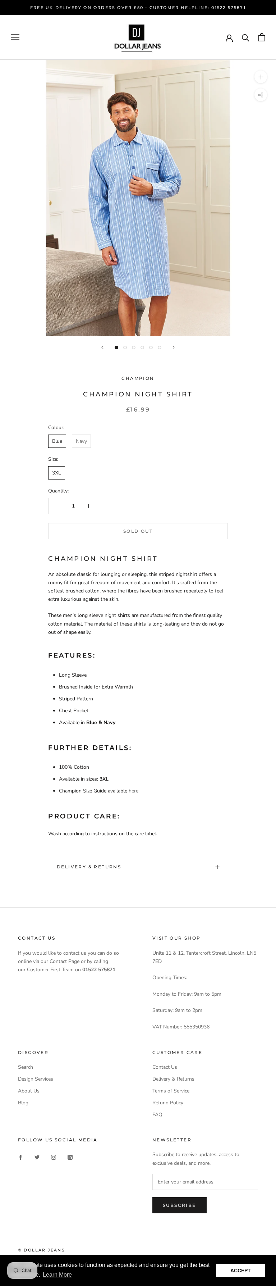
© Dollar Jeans (41, 1250)
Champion (137, 378)
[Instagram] (53, 1157)
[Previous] (102, 347)
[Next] (173, 347)
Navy (81, 441)
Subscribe (179, 1205)
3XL (56, 472)
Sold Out (138, 531)
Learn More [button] (57, 1275)
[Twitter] (37, 1157)
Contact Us (164, 1067)
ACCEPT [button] (240, 1270)
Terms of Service (170, 1090)
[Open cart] (261, 37)
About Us (29, 1090)
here (133, 790)
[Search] (245, 37)
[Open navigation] (15, 37)
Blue (57, 441)
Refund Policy (167, 1102)
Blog (23, 1102)
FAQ (157, 1114)
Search (25, 1067)
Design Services (35, 1079)
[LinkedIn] (70, 1157)
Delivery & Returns (89, 866)
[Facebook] (20, 1157)
